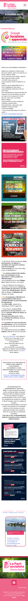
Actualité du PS (14, 14)
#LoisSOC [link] (22, 350)
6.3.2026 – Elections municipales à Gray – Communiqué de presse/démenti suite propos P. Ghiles (13, 541)
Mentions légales (22, 587)
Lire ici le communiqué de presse (12, 114)
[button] (25, 5)
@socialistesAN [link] (11, 336)
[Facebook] (14, 582)
